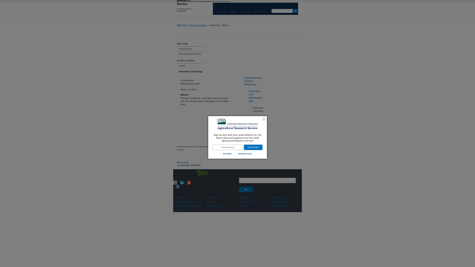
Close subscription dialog (264, 119)
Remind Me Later (245, 154)
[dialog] (237, 137)
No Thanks (227, 154)
